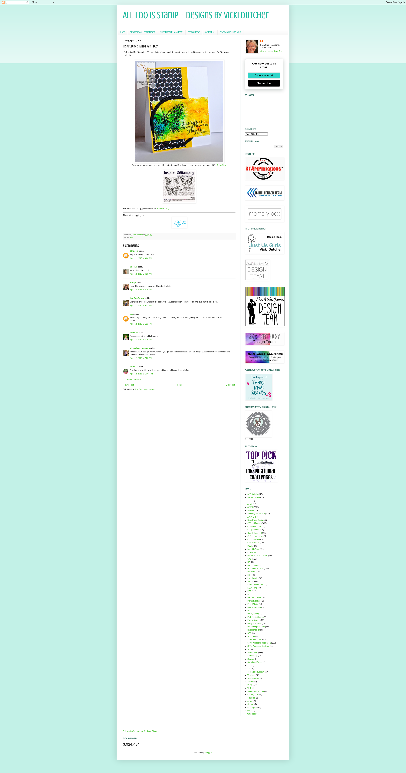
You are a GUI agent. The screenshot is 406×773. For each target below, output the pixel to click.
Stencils (250, 659)
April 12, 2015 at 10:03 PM (141, 374)
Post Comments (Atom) (144, 389)
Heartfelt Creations (255, 568)
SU (248, 649)
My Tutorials (210, 32)
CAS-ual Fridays (254, 523)
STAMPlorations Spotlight (258, 646)
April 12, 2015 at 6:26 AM (141, 290)
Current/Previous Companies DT (142, 32)
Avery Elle (251, 517)
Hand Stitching (253, 565)
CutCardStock (253, 543)
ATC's (249, 504)
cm (131, 314)
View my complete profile (271, 51)
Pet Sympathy (253, 614)
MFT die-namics (254, 597)
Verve (249, 685)
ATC (249, 501)
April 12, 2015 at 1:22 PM (141, 324)
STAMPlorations (254, 640)
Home (122, 32)
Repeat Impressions (256, 627)
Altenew (250, 510)
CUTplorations (253, 530)
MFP (249, 591)
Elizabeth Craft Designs (257, 555)
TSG (249, 669)
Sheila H (134, 267)
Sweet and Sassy (254, 662)
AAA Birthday (253, 494)
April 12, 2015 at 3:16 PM (141, 339)
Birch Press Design (255, 520)
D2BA (249, 546)
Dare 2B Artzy (253, 549)
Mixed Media (253, 604)
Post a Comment (134, 379)
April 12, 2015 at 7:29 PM (141, 358)
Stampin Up (252, 656)
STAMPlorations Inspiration (259, 643)
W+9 (249, 688)
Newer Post (129, 385)
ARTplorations (253, 497)
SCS (249, 633)
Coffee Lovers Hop (255, 536)
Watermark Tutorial (255, 691)
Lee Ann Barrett (137, 298)
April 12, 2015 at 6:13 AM (141, 274)
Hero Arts (251, 572)
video (249, 711)
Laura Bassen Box (255, 585)
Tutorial (250, 682)
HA (248, 562)
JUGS (249, 581)
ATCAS (250, 507)
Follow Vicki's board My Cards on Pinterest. (141, 731)
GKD (249, 559)
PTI (248, 610)
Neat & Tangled (254, 607)
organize (251, 698)
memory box (252, 694)
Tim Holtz (251, 675)
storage (250, 704)
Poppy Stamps (253, 620)
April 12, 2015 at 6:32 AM (141, 305)
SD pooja (134, 251)
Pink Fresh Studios (255, 617)
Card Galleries (194, 32)
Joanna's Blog (162, 208)
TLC (249, 665)
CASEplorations (254, 526)
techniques (252, 707)
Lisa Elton (134, 332)
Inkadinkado (252, 578)
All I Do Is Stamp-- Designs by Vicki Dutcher (196, 15)
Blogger (208, 753)
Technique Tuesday (255, 672)
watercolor (251, 714)
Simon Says (252, 652)
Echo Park (251, 552)
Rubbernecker (253, 630)
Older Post (230, 385)
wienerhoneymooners (140, 348)
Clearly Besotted (254, 533)
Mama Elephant (254, 601)
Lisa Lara (134, 366)
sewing (250, 701)
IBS (131, 237)
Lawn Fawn (252, 588)
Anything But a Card (256, 513)
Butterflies (221, 165)
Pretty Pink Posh (254, 623)
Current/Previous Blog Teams (171, 32)
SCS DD (251, 636)
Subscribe (264, 83)
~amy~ (133, 282)
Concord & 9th (253, 539)
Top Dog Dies (253, 678)
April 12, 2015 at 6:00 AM (141, 258)
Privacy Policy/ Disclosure (230, 32)
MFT (249, 594)
